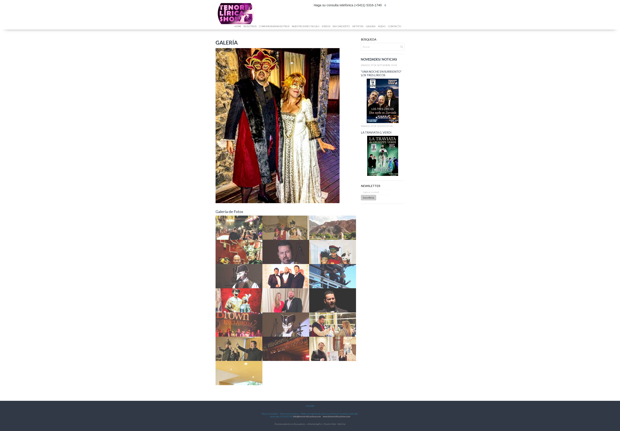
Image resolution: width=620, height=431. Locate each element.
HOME (237, 26)
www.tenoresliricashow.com (336, 416)
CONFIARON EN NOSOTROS (274, 26)
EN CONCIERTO (341, 26)
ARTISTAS (357, 26)
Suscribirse (368, 197)
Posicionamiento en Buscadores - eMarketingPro (298, 424)
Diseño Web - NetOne (335, 424)
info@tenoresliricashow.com (307, 416)
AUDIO (382, 26)
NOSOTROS (250, 26)
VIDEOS (326, 26)
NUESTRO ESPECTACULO (305, 26)
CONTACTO (394, 26)
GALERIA (371, 26)
